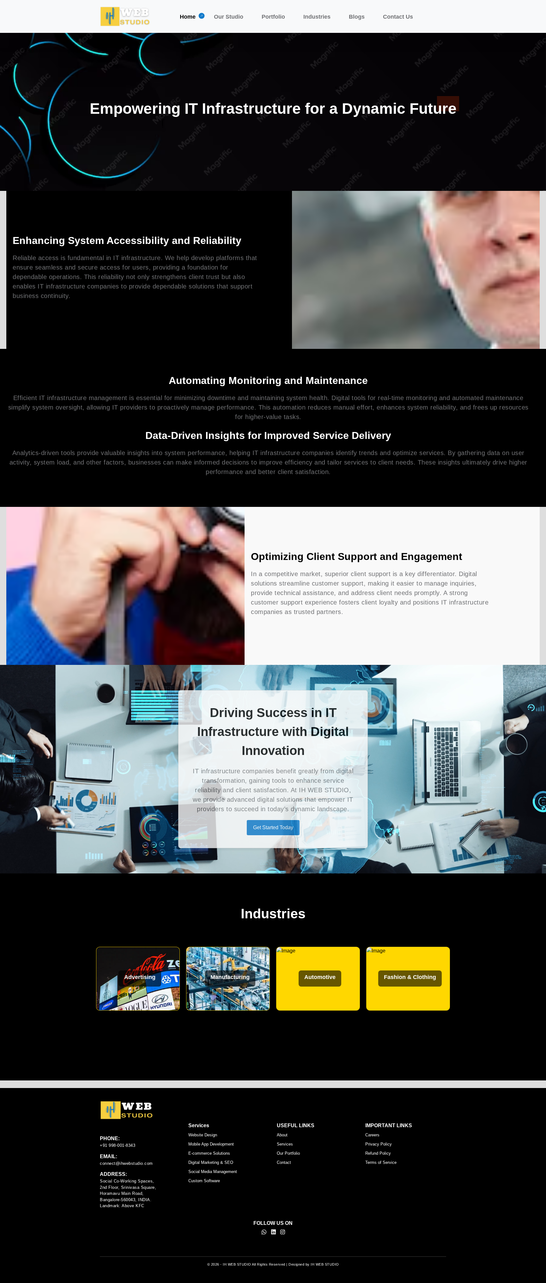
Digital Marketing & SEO (210, 1162)
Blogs (357, 17)
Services (285, 1144)
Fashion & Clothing (230, 977)
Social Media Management (212, 1171)
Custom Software (204, 1180)
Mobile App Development (211, 1144)
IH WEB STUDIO (237, 1264)
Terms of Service (381, 1162)
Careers (372, 1135)
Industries (317, 17)
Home (188, 17)
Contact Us (398, 17)
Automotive (139, 977)
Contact (284, 1162)
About (282, 1135)
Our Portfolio (288, 1153)
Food (320, 977)
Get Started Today (273, 827)
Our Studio (228, 17)
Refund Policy (378, 1153)
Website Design (202, 1135)
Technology (410, 977)
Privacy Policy (378, 1144)
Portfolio (273, 17)
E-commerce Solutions (209, 1153)
